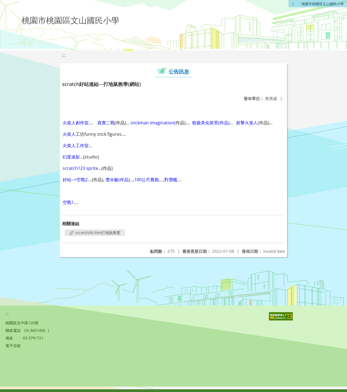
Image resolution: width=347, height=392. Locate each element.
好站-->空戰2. (76, 180)
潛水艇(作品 (116, 180)
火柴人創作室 (76, 123)
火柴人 (69, 134)
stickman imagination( (153, 123)
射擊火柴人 (247, 123)
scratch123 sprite (80, 168)
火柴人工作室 (76, 145)
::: (293, 3)
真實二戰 (105, 123)
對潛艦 (170, 180)
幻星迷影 (71, 157)
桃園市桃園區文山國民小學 (322, 3)
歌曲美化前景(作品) (211, 123)
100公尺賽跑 (146, 180)
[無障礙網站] (281, 319)
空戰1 (68, 202)
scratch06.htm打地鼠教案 (97, 232)
